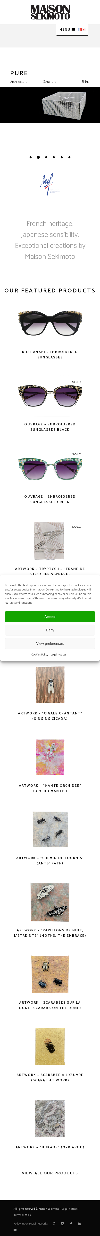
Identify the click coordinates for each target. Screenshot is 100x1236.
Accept (50, 617)
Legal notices (58, 654)
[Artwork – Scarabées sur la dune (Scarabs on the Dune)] (50, 974)
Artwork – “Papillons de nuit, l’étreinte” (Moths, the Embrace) (50, 933)
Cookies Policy (40, 654)
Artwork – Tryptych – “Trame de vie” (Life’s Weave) (50, 571)
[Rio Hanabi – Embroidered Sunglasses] (50, 323)
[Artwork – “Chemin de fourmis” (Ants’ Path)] (50, 829)
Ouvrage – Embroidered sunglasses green (50, 499)
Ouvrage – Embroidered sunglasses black (50, 427)
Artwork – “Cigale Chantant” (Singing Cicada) (50, 716)
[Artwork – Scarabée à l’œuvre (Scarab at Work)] (50, 1046)
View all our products (50, 1173)
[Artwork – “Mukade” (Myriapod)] (50, 1119)
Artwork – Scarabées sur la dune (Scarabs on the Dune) (50, 1005)
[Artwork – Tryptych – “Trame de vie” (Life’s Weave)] (50, 540)
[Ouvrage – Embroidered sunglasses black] (50, 396)
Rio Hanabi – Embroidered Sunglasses (50, 354)
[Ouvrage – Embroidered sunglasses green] (50, 468)
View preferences (50, 643)
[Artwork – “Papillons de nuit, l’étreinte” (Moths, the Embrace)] (50, 902)
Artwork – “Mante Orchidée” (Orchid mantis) (50, 788)
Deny (50, 630)
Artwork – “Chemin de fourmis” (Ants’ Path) (50, 860)
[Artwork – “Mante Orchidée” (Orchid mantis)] (50, 757)
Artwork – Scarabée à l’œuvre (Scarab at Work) (50, 1077)
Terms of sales (22, 1215)
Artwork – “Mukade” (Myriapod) (50, 1147)
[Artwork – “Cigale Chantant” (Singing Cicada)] (50, 685)
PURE (19, 73)
